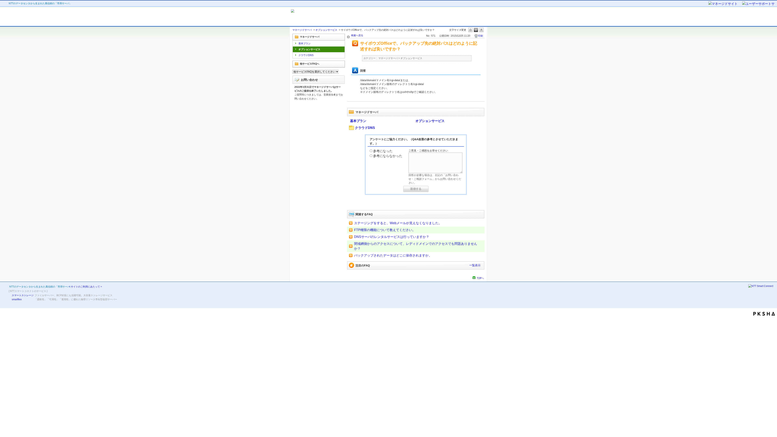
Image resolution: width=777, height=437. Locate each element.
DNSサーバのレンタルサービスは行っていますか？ (391, 237)
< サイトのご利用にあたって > (85, 286)
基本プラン (304, 43)
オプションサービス (326, 30)
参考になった (383, 151)
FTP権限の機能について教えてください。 (384, 230)
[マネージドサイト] (725, 4)
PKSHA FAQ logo (764, 313)
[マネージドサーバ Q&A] (327, 16)
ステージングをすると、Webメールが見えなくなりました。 (398, 223)
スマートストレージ (23, 295)
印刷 (480, 35)
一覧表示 (475, 265)
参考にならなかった (387, 156)
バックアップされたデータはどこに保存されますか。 (393, 255)
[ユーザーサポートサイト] (758, 4)
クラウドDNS (305, 55)
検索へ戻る (357, 35)
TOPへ (480, 278)
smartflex (17, 299)
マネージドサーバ (302, 30)
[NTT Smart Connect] (760, 286)
